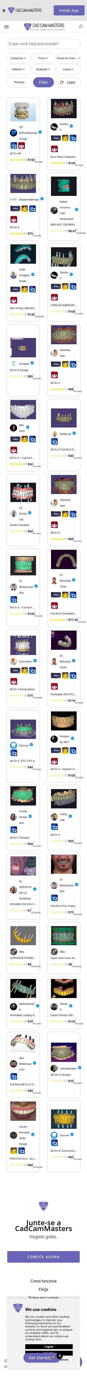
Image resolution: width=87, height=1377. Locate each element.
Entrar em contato (44, 1298)
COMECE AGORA (43, 1256)
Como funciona (43, 1281)
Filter (43, 82)
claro (71, 82)
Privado (19, 82)
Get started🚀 (44, 1357)
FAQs (43, 1289)
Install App (69, 10)
